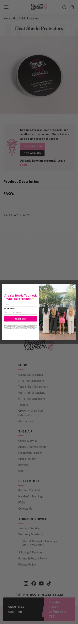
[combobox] (7, 312)
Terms (8, 329)
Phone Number (10, 308)
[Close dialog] (73, 286)
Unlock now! (20, 319)
